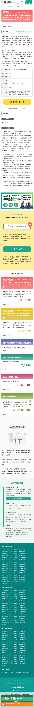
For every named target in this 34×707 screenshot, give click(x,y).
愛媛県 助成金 (13, 616)
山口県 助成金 (13, 614)
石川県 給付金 (13, 642)
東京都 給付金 (5, 639)
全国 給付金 (22, 663)
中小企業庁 (11, 672)
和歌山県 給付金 (22, 650)
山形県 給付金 (22, 633)
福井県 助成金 (22, 601)
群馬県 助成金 (5, 596)
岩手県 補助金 (22, 549)
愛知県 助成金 (13, 605)
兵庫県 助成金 (5, 609)
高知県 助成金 (22, 616)
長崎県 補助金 (22, 577)
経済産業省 (4, 672)
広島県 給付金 (5, 655)
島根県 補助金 (13, 570)
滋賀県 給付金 (5, 648)
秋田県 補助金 (13, 551)
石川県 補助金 (13, 559)
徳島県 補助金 (22, 573)
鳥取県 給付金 (5, 653)
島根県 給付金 (13, 653)
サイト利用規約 (13, 680)
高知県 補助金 (22, 575)
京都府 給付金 (13, 648)
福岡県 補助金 (5, 577)
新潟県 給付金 (23, 639)
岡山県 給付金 (22, 653)
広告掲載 (6, 683)
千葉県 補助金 (22, 555)
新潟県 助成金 (23, 598)
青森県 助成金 (13, 590)
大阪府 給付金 (22, 648)
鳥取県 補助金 (5, 570)
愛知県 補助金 (13, 564)
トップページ (3, 6)
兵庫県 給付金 (5, 650)
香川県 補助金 (5, 575)
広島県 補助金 (5, 573)
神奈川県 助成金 (14, 598)
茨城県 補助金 (13, 553)
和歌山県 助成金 (22, 609)
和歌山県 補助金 (22, 568)
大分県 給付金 (13, 661)
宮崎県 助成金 (22, 620)
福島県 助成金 (5, 594)
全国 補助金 (22, 581)
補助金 (9, 26)
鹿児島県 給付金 (5, 663)
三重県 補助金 (22, 564)
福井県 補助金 (22, 559)
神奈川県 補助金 (14, 557)
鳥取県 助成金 (5, 611)
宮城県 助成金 (5, 592)
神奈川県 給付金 (14, 639)
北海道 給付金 (5, 631)
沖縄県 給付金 (14, 663)
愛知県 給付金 (13, 646)
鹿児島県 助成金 (5, 622)
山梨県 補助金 (5, 562)
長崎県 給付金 (22, 659)
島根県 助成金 (13, 611)
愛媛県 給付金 (13, 657)
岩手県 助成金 (22, 590)
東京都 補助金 (5, 557)
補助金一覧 (10, 6)
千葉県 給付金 (22, 637)
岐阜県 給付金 (22, 644)
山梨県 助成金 (5, 603)
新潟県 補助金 (23, 557)
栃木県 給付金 (22, 635)
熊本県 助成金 (5, 620)
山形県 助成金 (22, 592)
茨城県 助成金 (13, 594)
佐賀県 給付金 (13, 659)
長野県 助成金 (13, 603)
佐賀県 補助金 (13, 577)
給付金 (9, 350)
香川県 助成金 (5, 616)
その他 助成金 (5, 624)
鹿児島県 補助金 (5, 581)
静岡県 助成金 (5, 605)
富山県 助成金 (5, 601)
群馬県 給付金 (5, 637)
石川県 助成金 (13, 601)
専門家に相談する (18, 102)
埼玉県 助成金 (13, 596)
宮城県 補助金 (5, 551)
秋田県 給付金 (13, 633)
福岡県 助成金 (5, 618)
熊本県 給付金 (5, 661)
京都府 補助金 (13, 566)
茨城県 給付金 (13, 635)
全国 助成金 (22, 622)
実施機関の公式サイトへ (15, 108)
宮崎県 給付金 (22, 661)
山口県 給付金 (13, 655)
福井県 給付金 (22, 642)
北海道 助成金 (5, 590)
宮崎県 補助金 (22, 579)
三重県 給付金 (22, 646)
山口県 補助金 (13, 573)
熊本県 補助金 (5, 579)
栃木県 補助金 (22, 553)
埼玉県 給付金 (13, 637)
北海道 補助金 (5, 549)
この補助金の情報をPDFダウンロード (24, 31)
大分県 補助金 (13, 579)
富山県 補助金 (5, 559)
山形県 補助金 (22, 551)
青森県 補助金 (13, 549)
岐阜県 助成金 (22, 603)
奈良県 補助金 (13, 568)
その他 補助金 (5, 583)
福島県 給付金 (5, 635)
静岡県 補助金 (5, 564)
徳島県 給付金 (22, 655)
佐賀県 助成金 (13, 618)
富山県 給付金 (5, 642)
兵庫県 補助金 (5, 568)
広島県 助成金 (5, 614)
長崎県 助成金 (22, 618)
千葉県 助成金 (22, 596)
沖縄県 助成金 (14, 622)
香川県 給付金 (5, 657)
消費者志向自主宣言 (15, 683)
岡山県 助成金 (22, 611)
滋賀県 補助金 (5, 566)
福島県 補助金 (5, 553)
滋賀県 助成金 (5, 607)
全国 (5, 26)
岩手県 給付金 (22, 631)
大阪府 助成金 (22, 607)
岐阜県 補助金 (22, 562)
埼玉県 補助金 (13, 555)
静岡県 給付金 (5, 646)
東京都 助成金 (5, 598)
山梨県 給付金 (5, 644)
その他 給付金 (5, 665)
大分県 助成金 (13, 620)
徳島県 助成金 (22, 614)
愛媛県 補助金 (13, 575)
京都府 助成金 (13, 607)
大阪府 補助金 (22, 566)
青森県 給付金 (13, 631)
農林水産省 (25, 672)
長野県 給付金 (13, 644)
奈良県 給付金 (13, 650)
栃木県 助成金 (22, 594)
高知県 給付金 (22, 657)
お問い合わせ (24, 683)
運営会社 (6, 680)
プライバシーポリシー (23, 680)
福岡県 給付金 (5, 659)
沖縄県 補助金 (14, 581)
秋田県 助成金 (13, 592)
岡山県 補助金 (22, 570)
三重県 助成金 (22, 605)
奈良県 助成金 (13, 609)
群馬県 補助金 (5, 555)
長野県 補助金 (13, 562)
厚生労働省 (18, 672)
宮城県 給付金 (5, 633)
